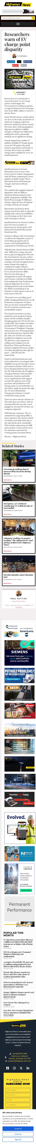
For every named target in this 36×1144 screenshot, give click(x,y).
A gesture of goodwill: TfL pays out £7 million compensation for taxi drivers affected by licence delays (18, 964)
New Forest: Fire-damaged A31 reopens (16, 1003)
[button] (11, 61)
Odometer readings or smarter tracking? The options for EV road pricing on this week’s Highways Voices (18, 541)
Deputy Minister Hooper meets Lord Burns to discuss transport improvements (19, 994)
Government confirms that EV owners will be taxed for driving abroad (17, 471)
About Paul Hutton (19, 601)
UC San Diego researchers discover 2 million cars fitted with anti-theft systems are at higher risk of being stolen (18, 943)
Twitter (27, 605)
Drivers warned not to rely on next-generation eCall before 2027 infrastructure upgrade (18, 984)
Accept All (18, 1128)
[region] (18, 1126)
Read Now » (8, 480)
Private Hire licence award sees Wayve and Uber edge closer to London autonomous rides (17, 974)
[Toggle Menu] (18, 24)
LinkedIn (18, 607)
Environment (20, 92)
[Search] (33, 18)
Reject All (18, 1139)
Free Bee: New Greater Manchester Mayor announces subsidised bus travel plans (18, 1012)
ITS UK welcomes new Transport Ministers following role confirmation (17, 954)
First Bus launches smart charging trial (18, 576)
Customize (18, 1134)
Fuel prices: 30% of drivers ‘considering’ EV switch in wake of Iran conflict (18, 505)
